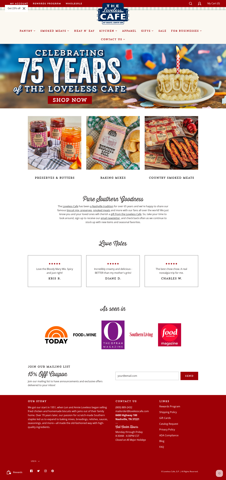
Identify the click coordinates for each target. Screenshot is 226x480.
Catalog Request (168, 424)
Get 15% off (14, 8)
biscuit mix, (73, 210)
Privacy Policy (167, 429)
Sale (162, 30)
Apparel (129, 30)
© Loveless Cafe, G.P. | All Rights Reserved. (179, 471)
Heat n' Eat (84, 30)
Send (189, 375)
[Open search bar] (192, 3)
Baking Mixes (113, 177)
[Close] (24, 8)
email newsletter (110, 218)
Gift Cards (165, 418)
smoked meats (101, 210)
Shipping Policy (168, 412)
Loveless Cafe (70, 206)
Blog (161, 441)
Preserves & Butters (55, 177)
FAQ (161, 447)
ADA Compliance (168, 435)
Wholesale (74, 3)
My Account (19, 3)
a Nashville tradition (101, 206)
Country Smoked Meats (171, 177)
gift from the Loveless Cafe (126, 214)
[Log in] (201, 3)
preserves (86, 210)
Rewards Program (47, 3)
